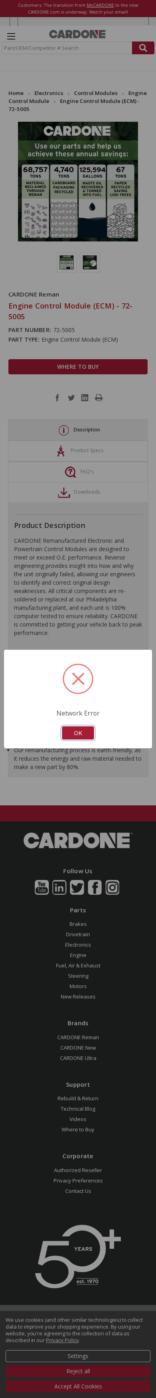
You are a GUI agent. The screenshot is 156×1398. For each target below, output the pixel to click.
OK (78, 733)
